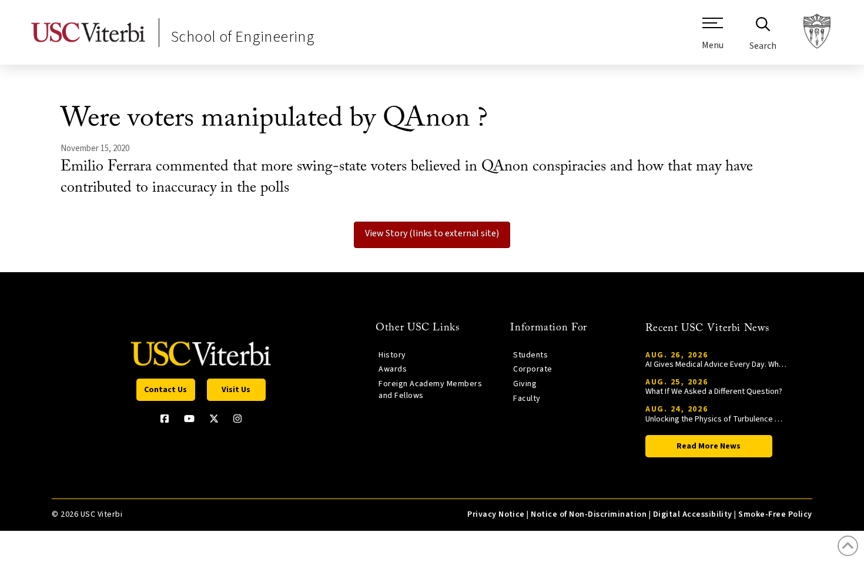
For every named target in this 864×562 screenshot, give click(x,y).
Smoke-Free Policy (775, 514)
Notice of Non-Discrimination (589, 514)
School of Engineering (242, 37)
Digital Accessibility (692, 514)
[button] (712, 38)
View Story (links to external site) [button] (432, 233)
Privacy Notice (496, 514)
